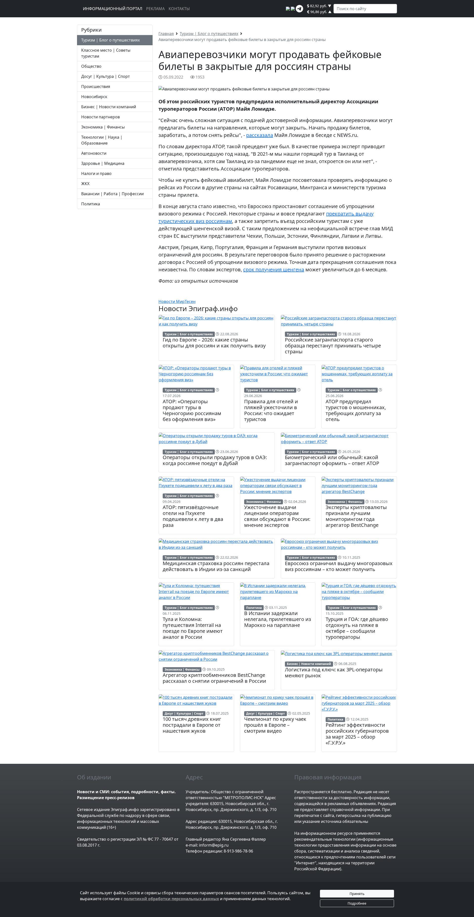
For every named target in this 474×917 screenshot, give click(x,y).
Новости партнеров (100, 117)
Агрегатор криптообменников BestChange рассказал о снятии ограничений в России (214, 678)
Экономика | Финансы (103, 127)
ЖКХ (85, 183)
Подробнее (357, 903)
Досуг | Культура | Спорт (105, 76)
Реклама (155, 8)
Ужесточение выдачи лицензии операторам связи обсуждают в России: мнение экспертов (277, 516)
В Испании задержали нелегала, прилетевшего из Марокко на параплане (277, 619)
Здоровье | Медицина (102, 163)
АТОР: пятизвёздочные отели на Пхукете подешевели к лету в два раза (193, 516)
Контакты (179, 8)
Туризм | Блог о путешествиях (110, 40)
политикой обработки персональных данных (171, 898)
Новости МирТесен (177, 301)
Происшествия (95, 86)
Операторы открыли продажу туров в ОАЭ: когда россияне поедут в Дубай (215, 460)
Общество (91, 66)
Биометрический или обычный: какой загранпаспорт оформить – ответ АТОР (332, 460)
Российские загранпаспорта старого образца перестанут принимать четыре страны (333, 345)
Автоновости (93, 153)
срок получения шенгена (273, 269)
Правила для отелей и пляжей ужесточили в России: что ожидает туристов (271, 410)
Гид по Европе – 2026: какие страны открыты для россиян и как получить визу (214, 342)
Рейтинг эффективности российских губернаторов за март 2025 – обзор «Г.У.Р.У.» (357, 734)
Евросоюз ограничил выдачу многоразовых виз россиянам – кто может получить (339, 566)
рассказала (259, 135)
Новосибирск (94, 96)
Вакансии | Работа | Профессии (112, 193)
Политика (90, 204)
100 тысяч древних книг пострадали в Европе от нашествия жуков (192, 725)
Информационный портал (112, 8)
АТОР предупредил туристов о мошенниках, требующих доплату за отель (356, 410)
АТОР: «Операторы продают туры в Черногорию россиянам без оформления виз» (192, 410)
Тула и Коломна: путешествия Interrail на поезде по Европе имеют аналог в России (193, 628)
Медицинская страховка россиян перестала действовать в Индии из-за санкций (216, 566)
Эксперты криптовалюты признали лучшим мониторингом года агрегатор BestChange (356, 516)
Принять (357, 893)
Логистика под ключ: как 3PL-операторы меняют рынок (334, 672)
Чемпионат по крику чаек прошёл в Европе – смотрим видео (275, 725)
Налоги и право (96, 173)
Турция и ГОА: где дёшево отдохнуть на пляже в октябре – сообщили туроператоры (357, 628)
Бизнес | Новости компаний (108, 106)
